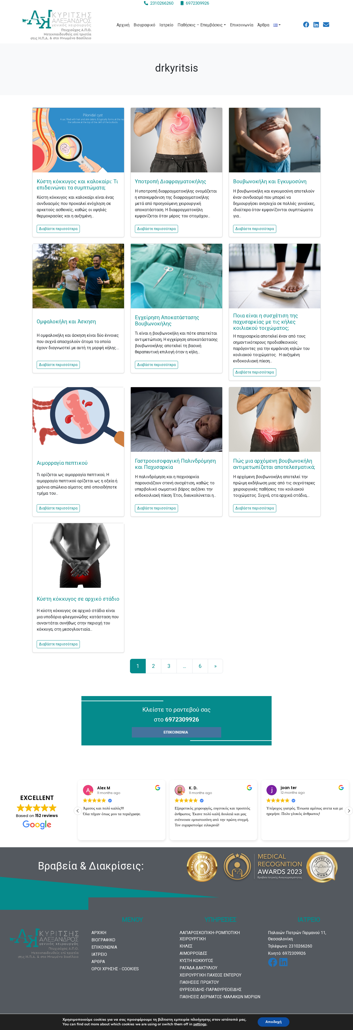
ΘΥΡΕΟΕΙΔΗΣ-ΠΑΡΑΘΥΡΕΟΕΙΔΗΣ (211, 989)
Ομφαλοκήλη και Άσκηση (66, 321)
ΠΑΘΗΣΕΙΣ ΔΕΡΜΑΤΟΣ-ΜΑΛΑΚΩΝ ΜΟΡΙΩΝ (220, 996)
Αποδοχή (273, 1021)
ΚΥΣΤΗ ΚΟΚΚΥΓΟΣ (196, 960)
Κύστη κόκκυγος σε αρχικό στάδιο (78, 599)
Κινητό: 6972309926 (287, 953)
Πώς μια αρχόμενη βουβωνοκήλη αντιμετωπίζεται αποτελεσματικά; (274, 464)
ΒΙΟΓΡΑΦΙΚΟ (103, 939)
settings (199, 1024)
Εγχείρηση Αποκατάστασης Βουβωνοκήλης (167, 320)
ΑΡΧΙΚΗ (98, 932)
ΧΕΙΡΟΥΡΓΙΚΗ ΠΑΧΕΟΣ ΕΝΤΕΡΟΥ (210, 975)
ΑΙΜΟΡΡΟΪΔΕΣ (193, 953)
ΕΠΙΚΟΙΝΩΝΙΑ (104, 947)
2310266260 (161, 3)
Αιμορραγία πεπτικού (62, 463)
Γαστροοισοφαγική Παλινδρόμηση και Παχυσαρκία (175, 464)
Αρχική (123, 24)
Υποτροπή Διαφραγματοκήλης (170, 181)
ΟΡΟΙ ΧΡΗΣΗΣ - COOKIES (115, 968)
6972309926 (197, 3)
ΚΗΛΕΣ (186, 946)
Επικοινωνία (241, 24)
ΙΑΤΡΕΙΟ (99, 954)
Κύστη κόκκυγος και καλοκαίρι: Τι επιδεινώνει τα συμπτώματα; (77, 184)
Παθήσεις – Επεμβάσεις (200, 24)
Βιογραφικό (144, 24)
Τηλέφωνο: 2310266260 (290, 946)
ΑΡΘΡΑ (98, 961)
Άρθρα (263, 24)
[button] (349, 811)
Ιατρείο (166, 24)
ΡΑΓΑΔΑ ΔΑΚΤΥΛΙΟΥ (198, 967)
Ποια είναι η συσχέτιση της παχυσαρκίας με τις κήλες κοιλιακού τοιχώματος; (265, 321)
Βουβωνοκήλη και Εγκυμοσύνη (269, 181)
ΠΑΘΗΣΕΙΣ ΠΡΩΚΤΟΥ (199, 982)
